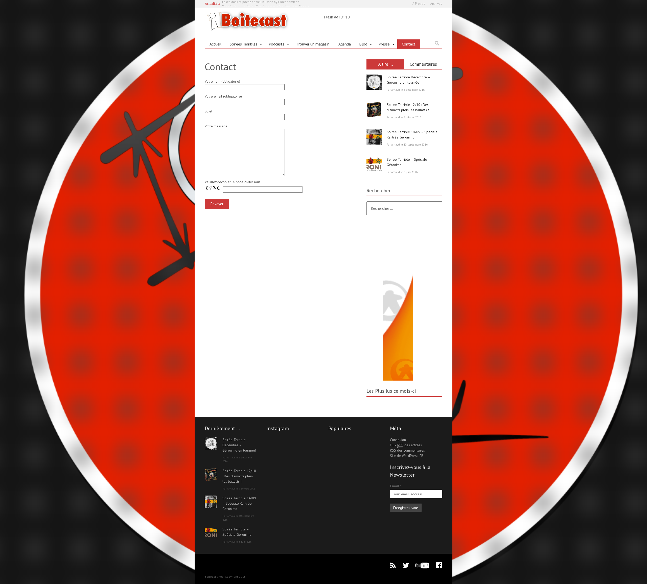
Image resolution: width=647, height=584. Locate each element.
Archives (436, 4)
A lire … (385, 64)
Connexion (398, 439)
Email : (395, 486)
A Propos (418, 4)
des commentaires (407, 450)
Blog (361, 45)
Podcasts (274, 45)
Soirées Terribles (241, 45)
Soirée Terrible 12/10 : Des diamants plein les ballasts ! (239, 476)
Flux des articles (406, 445)
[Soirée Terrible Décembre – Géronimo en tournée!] (374, 82)
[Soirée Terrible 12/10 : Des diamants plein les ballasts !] (374, 109)
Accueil (215, 43)
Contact (408, 43)
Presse (382, 45)
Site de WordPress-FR (406, 455)
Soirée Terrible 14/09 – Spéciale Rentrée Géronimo (239, 503)
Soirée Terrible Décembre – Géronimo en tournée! (239, 445)
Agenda (344, 43)
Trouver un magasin (312, 43)
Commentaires (423, 64)
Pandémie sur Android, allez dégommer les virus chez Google (265, 4)
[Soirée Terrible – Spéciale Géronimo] (374, 164)
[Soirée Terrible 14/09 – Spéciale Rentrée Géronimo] (374, 137)
